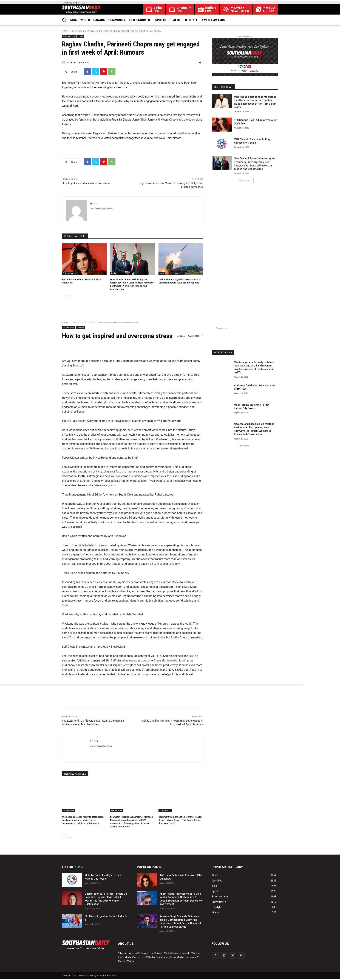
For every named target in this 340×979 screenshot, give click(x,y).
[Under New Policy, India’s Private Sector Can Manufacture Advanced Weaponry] (180, 259)
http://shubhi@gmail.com (101, 208)
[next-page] (70, 298)
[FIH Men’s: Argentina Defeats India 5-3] (72, 921)
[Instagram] (223, 955)
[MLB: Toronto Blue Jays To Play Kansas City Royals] (221, 144)
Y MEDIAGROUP (269, 9)
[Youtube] (241, 955)
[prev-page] (64, 298)
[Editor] (64, 62)
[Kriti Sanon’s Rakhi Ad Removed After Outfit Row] (84, 259)
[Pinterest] (103, 71)
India (80, 36)
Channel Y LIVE (184, 9)
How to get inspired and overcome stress (86, 183)
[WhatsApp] (111, 71)
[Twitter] (95, 71)
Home (65, 30)
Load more (243, 180)
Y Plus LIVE (158, 9)
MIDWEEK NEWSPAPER (240, 9)
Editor (72, 62)
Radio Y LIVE (210, 9)
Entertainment (77, 30)
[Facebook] (87, 71)
